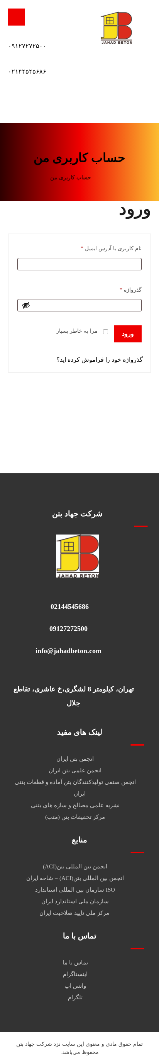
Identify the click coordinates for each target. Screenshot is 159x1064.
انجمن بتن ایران (75, 759)
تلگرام (75, 997)
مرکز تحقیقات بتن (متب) (75, 817)
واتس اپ (75, 986)
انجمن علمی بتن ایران (75, 770)
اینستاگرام (75, 974)
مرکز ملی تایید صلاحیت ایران (75, 913)
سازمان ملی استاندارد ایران (75, 901)
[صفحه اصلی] (107, 177)
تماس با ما (75, 962)
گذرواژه (131, 290)
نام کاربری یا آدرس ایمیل (111, 248)
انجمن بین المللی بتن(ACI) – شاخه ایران (75, 878)
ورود (128, 333)
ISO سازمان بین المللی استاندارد (75, 890)
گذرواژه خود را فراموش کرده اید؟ (99, 359)
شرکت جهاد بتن (34, 1044)
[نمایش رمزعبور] (26, 305)
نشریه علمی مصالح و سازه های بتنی (75, 805)
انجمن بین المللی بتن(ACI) (75, 866)
